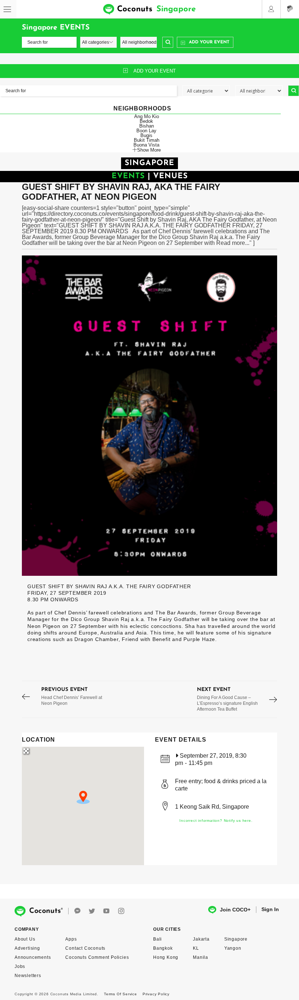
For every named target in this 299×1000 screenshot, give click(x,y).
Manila (200, 957)
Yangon (232, 948)
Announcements (33, 957)
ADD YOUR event (154, 71)
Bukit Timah (146, 140)
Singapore (236, 939)
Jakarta (201, 939)
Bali (157, 939)
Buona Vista (146, 145)
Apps (71, 939)
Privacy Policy (156, 994)
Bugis (146, 135)
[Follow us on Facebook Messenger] (77, 911)
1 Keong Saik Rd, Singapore (212, 807)
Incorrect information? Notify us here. (215, 821)
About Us (25, 939)
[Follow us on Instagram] (121, 911)
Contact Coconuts (85, 948)
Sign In (270, 909)
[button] (83, 797)
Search (167, 42)
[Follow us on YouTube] (106, 911)
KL (196, 948)
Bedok (146, 121)
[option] (149, 415)
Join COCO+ (235, 910)
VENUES (170, 176)
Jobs (20, 966)
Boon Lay (146, 130)
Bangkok (163, 948)
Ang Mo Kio (146, 116)
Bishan (146, 126)
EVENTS (128, 176)
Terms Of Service (120, 994)
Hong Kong (165, 957)
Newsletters (28, 975)
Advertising (27, 948)
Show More (149, 149)
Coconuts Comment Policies (97, 957)
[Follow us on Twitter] (92, 911)
